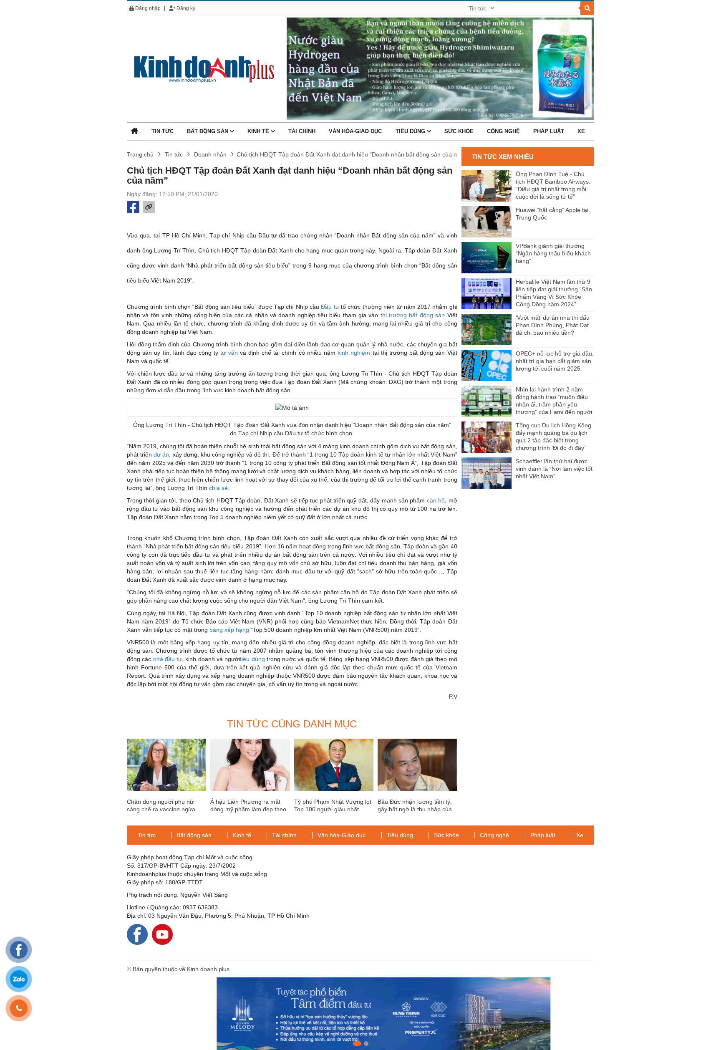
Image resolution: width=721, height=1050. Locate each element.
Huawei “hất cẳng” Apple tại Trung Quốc (552, 214)
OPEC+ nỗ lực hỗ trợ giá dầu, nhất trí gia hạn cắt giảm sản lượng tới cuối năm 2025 (555, 361)
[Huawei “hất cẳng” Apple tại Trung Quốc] (486, 221)
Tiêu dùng (411, 131)
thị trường (394, 315)
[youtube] (162, 934)
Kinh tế (259, 131)
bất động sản (427, 315)
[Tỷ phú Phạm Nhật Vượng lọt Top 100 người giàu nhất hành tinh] (333, 765)
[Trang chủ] (134, 131)
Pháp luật (548, 131)
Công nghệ (503, 131)
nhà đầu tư (167, 659)
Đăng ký (185, 8)
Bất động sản (208, 131)
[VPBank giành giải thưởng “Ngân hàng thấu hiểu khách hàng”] (486, 257)
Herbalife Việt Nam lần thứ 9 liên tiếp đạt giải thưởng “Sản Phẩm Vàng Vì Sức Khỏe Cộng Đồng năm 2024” (554, 293)
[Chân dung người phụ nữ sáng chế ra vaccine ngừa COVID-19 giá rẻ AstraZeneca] (166, 765)
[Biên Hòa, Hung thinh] (360, 1013)
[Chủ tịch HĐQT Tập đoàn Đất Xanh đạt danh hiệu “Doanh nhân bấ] (200, 68)
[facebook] (137, 934)
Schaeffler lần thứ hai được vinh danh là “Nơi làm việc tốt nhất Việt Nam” (554, 469)
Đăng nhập (147, 8)
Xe (581, 131)
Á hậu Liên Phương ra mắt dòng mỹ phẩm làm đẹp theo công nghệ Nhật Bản (248, 809)
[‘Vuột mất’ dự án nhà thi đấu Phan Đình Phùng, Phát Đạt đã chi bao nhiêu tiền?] (486, 329)
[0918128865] (18, 1008)
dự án (161, 454)
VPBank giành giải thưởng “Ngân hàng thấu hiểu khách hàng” (553, 253)
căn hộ (436, 500)
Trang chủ (140, 154)
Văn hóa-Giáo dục (355, 131)
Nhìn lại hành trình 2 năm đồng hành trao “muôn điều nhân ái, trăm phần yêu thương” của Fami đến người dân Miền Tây (554, 401)
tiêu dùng (252, 659)
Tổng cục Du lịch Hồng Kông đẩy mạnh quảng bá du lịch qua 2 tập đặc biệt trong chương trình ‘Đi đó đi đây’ (553, 436)
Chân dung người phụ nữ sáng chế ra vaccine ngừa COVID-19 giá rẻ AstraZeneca (166, 809)
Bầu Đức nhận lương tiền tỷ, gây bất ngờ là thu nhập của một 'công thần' (415, 809)
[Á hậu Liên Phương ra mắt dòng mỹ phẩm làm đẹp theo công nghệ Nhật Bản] (250, 765)
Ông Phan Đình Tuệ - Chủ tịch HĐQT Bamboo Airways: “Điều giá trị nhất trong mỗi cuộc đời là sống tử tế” (553, 185)
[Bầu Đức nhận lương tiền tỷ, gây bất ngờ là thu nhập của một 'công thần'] (417, 765)
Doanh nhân (210, 154)
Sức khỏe (459, 131)
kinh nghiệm (354, 352)
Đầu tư (330, 306)
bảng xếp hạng (229, 629)
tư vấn (228, 352)
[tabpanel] (360, 1013)
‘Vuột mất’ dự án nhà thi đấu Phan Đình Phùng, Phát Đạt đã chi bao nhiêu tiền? (553, 325)
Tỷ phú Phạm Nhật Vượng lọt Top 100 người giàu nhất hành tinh (332, 809)
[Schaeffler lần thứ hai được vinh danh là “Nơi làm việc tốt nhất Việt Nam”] (486, 473)
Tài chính (301, 131)
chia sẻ (218, 488)
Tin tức (162, 131)
